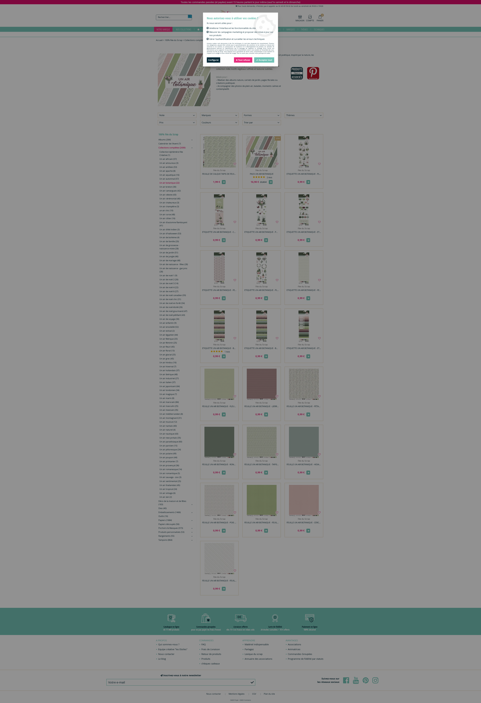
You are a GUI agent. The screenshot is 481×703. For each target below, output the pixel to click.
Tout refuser (244, 60)
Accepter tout (265, 60)
